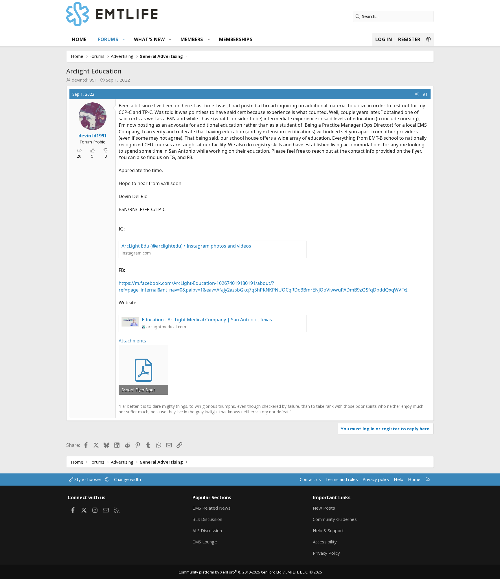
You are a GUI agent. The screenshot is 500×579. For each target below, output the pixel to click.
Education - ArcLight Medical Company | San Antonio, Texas (207, 319)
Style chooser (88, 479)
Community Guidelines (335, 519)
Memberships (235, 39)
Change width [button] (127, 479)
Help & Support (328, 530)
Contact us (310, 479)
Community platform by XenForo (230, 572)
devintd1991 (84, 80)
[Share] (417, 94)
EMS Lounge (204, 542)
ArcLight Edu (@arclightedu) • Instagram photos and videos (186, 246)
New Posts (324, 508)
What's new (149, 39)
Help (398, 479)
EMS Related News (211, 508)
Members (192, 39)
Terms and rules (341, 479)
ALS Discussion (207, 530)
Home (79, 39)
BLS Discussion (207, 519)
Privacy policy (376, 479)
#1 (425, 94)
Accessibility (325, 542)
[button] (123, 39)
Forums (108, 39)
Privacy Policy (326, 553)
